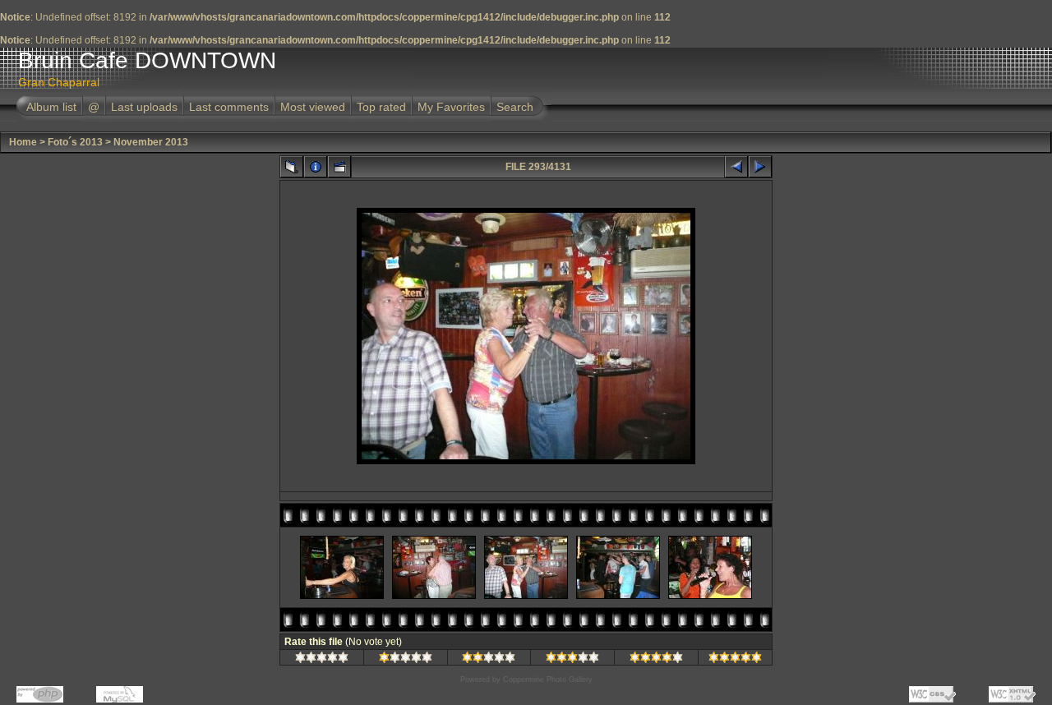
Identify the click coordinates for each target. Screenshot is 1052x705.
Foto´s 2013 (75, 142)
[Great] (735, 660)
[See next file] (760, 166)
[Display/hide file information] (315, 166)
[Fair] (488, 660)
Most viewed (312, 106)
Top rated (381, 106)
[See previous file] (736, 166)
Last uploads (144, 106)
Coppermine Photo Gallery (548, 679)
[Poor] (405, 660)
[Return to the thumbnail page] (291, 166)
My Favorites (451, 106)
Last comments (229, 106)
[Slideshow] (339, 166)
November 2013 (150, 142)
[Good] (572, 660)
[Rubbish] (321, 660)
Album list (51, 106)
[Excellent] (656, 660)
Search (514, 106)
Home (23, 142)
